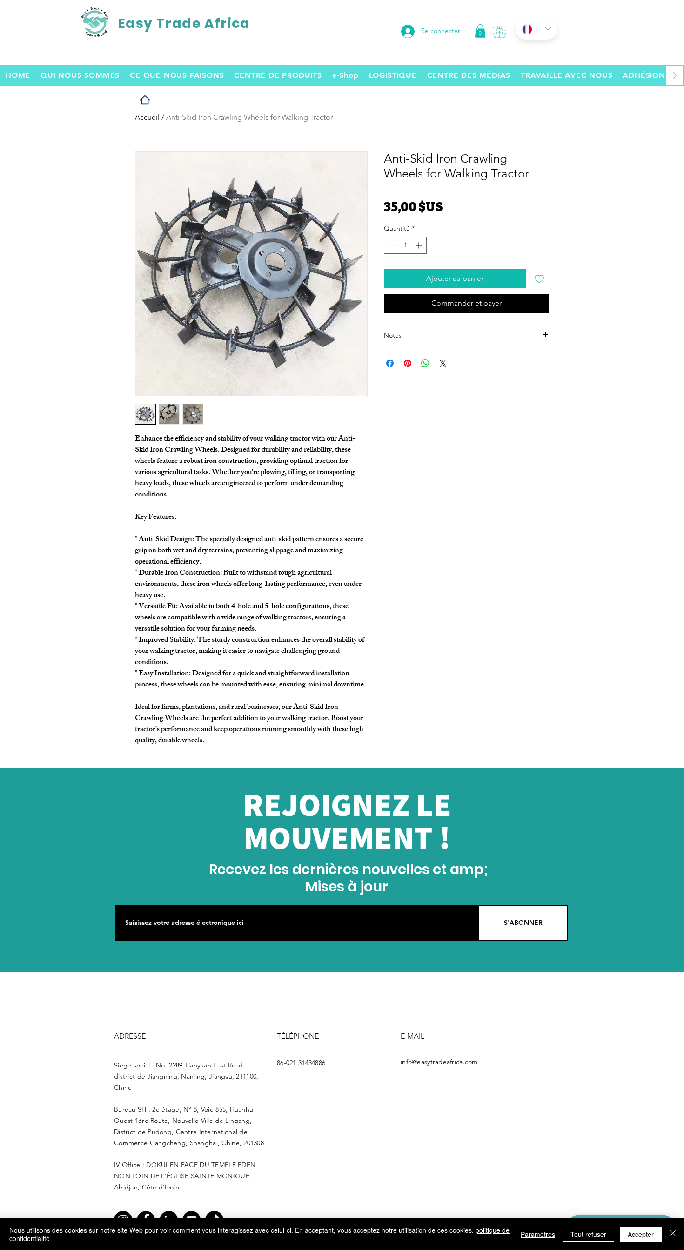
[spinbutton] (405, 245)
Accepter (641, 1234)
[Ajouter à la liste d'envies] (539, 278)
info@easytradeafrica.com (439, 1062)
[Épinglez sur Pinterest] (407, 363)
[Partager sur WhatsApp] (425, 363)
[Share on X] (443, 363)
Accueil (147, 117)
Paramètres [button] (538, 1234)
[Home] (144, 99)
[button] (499, 32)
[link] (480, 31)
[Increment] (419, 245)
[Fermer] (672, 1234)
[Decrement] (391, 245)
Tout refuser (588, 1234)
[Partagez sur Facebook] (390, 363)
